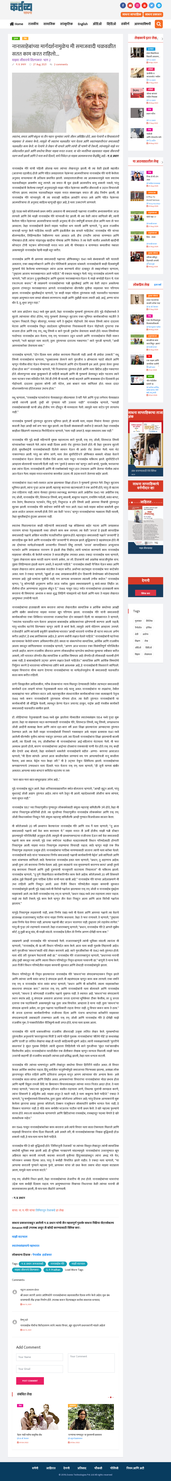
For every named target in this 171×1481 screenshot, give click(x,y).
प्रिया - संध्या (150, 237)
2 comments (60, 64)
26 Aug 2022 (153, 143)
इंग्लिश (149, 628)
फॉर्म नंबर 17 (151, 217)
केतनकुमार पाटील (154, 327)
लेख (25, 38)
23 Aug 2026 (153, 226)
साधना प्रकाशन (153, 14)
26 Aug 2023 (153, 103)
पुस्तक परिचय (153, 253)
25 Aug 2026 (153, 186)
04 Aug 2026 (153, 329)
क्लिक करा (145, 593)
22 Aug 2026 (153, 246)
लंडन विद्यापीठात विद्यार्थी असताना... (153, 54)
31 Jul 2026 (152, 370)
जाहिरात (50, 1468)
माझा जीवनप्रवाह (145, 548)
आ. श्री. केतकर (153, 307)
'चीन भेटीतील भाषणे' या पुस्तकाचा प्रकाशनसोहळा (152, 385)
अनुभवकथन (152, 212)
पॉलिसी (114, 1468)
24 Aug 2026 (153, 206)
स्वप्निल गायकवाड (154, 183)
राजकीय (33, 24)
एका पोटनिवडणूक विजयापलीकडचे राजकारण (153, 323)
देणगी (66, 1468)
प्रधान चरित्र (150, 114)
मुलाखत (151, 49)
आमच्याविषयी (142, 24)
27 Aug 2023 (153, 83)
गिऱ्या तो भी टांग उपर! (152, 178)
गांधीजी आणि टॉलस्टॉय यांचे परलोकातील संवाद (153, 137)
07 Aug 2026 (153, 309)
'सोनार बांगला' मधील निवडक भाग (151, 97)
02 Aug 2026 (153, 350)
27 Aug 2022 (153, 123)
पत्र (149, 356)
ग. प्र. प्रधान (20, 64)
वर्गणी (35, 1468)
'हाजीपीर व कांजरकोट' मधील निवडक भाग (153, 77)
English (83, 24)
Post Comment (30, 1381)
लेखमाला (148, 654)
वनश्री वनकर (152, 224)
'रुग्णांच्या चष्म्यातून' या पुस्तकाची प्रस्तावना (34, 1435)
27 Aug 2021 (39, 64)
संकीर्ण (125, 24)
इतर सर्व (157, 285)
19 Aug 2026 (153, 267)
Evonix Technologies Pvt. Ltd (80, 1475)
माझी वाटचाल (20, 1236)
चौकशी (98, 1468)
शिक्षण (137, 641)
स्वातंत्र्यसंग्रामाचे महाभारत (25, 1245)
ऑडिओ (97, 24)
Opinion (152, 192)
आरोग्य (145, 634)
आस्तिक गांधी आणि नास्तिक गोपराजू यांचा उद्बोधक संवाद (90, 1435)
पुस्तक (16, 38)
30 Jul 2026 (152, 395)
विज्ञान (137, 654)
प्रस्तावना (22, 1405)
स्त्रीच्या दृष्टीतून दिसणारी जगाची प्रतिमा (152, 260)
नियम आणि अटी (135, 1468)
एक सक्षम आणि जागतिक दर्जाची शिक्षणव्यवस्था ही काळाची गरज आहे (153, 365)
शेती (136, 634)
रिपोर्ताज (138, 628)
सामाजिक (49, 24)
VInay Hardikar (154, 204)
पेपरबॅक (37, 1254)
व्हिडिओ (111, 24)
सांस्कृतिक (66, 24)
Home (18, 24)
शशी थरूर (151, 367)
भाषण (150, 376)
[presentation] (157, 39)
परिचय (72, 1405)
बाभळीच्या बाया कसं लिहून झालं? (153, 341)
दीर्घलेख (149, 621)
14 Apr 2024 (152, 62)
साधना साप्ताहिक (131, 14)
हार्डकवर (47, 1254)
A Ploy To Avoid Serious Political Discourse (152, 202)
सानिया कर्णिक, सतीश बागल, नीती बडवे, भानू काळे (152, 390)
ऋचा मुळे (151, 264)
